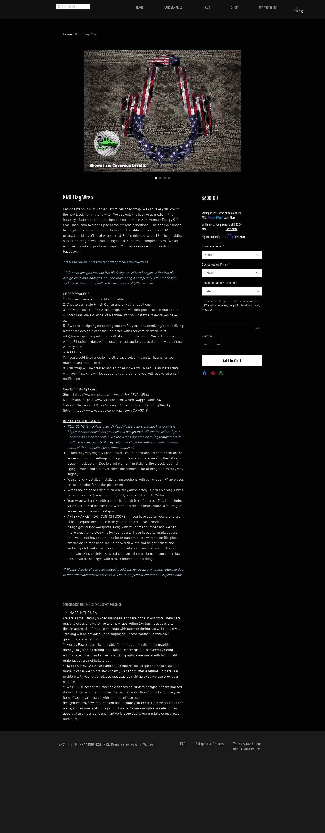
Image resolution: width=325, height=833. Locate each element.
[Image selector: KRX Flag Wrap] (156, 178)
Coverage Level (213, 246)
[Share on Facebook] (204, 373)
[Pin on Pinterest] (213, 373)
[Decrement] (205, 344)
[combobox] (232, 255)
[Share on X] (229, 373)
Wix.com (148, 744)
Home (67, 34)
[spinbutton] (212, 344)
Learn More (229, 218)
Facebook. (72, 252)
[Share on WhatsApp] (221, 373)
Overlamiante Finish (216, 265)
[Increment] (218, 344)
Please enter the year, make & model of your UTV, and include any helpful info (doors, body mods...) (231, 305)
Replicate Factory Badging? (221, 283)
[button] (300, 10)
